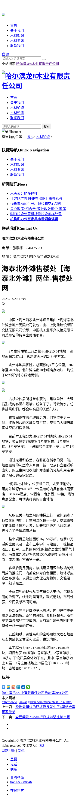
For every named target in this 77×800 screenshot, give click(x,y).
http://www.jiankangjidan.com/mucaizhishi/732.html (37, 702)
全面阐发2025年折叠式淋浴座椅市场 (42, 717)
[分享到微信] (28, 687)
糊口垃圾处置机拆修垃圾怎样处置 (36, 214)
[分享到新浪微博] (13, 687)
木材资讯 (17, 40)
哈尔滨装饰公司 (56, 693)
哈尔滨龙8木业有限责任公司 (37, 64)
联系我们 (17, 46)
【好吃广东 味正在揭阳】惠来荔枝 (36, 198)
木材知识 (17, 35)
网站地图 (9, 750)
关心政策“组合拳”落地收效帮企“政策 (38, 209)
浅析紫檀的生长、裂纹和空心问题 (36, 204)
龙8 (30, 137)
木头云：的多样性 (24, 193)
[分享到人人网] (23, 687)
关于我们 (17, 30)
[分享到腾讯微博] (18, 687)
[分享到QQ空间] (8, 687)
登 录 (5, 54)
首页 (13, 25)
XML (21, 750)
